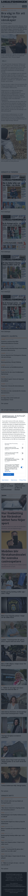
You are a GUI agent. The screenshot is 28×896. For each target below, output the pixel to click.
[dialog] (14, 448)
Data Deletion (5, 480)
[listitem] (14, 444)
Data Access (14, 480)
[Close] (24, 416)
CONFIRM (8, 474)
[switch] (22, 448)
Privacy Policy (22, 480)
